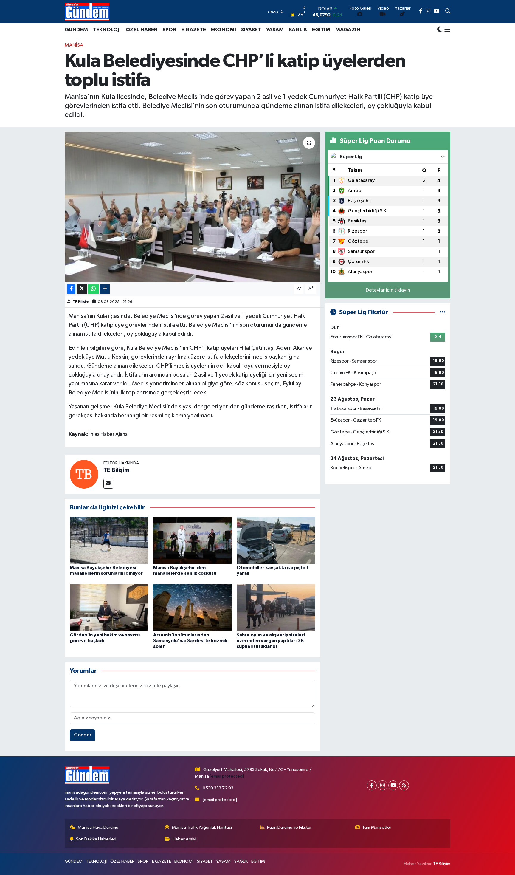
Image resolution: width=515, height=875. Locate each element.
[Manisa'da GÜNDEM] (87, 11)
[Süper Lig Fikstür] (442, 312)
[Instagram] (382, 785)
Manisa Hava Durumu (98, 827)
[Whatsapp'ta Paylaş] (93, 289)
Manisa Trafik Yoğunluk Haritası (202, 827)
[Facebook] (372, 785)
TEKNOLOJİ (107, 29)
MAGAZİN (347, 29)
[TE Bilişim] (84, 474)
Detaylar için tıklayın (388, 290)
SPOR (169, 29)
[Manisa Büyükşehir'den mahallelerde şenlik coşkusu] (192, 540)
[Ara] (447, 12)
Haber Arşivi (184, 839)
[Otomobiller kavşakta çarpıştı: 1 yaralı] (276, 540)
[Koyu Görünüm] (439, 29)
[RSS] (404, 785)
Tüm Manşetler (376, 827)
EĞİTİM (321, 29)
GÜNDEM (76, 29)
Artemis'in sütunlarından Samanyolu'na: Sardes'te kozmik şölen (190, 641)
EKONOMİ (223, 29)
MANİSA (74, 45)
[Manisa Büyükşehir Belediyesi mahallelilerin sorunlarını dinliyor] (109, 540)
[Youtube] (393, 785)
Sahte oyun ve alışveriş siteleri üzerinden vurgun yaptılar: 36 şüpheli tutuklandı (271, 641)
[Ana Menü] (446, 29)
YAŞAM (275, 29)
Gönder (82, 735)
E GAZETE (193, 29)
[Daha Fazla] (105, 289)
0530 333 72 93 (218, 788)
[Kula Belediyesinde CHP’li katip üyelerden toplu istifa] (192, 206)
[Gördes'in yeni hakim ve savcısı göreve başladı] (109, 607)
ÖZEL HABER (141, 29)
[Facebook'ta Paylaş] (71, 289)
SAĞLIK (298, 29)
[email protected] (227, 776)
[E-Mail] (108, 484)
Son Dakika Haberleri (96, 839)
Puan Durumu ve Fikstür (289, 827)
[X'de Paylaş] (82, 289)
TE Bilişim (81, 302)
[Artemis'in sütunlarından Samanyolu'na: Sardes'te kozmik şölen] (192, 607)
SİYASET (251, 29)
